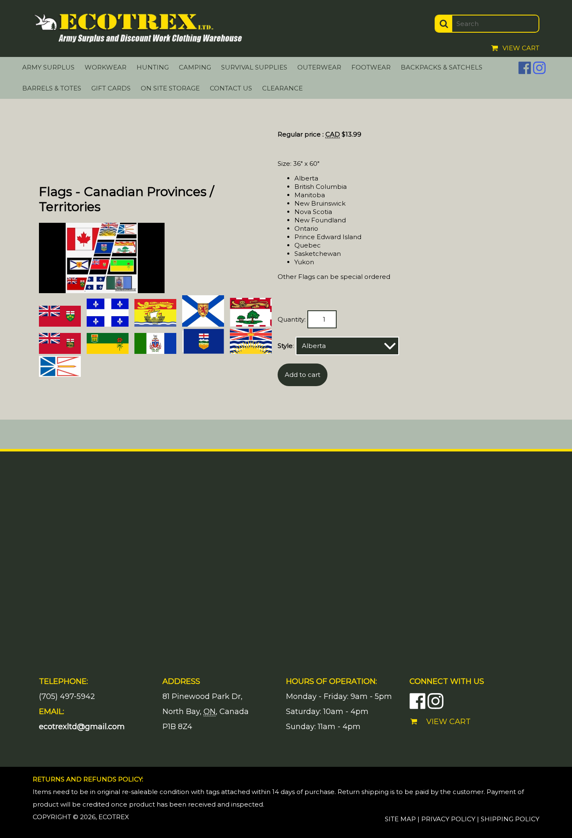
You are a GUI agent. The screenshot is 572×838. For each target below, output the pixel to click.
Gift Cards (111, 88)
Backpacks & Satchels (441, 67)
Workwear (105, 67)
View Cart (520, 48)
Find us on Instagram (539, 68)
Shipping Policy (510, 819)
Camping (195, 67)
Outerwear (319, 67)
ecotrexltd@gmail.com (82, 726)
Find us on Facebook (524, 68)
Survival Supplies (254, 67)
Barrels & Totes (51, 88)
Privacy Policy (448, 819)
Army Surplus (48, 67)
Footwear (371, 67)
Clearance (282, 88)
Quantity (291, 319)
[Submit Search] (443, 23)
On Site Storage (170, 88)
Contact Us (231, 88)
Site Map (400, 819)
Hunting (153, 67)
